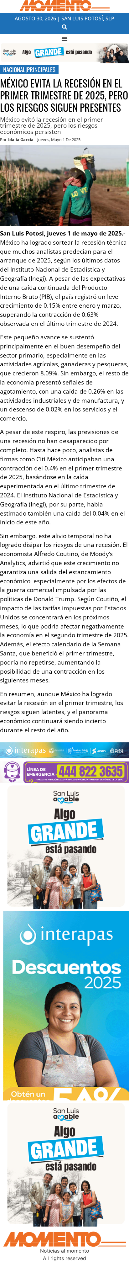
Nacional (14, 69)
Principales (41, 69)
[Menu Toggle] (64, 38)
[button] (65, 27)
